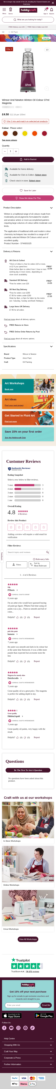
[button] (28, 70)
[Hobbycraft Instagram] (18, 1028)
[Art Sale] (28, 38)
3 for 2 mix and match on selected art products (27, 121)
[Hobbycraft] (28, 10)
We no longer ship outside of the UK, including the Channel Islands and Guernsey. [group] (27, 3)
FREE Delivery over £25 (17, 27)
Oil (3, 32)
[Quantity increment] (16, 151)
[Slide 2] (30, 91)
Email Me (46, 1005)
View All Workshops (28, 939)
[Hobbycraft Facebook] (4, 1028)
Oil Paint (14, 32)
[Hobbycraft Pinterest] (25, 1028)
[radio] (5, 133)
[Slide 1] (26, 91)
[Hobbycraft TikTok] (32, 1028)
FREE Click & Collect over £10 (37, 27)
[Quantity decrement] (5, 151)
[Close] (53, 3)
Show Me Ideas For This (30, 198)
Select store (40, 175)
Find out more (9, 319)
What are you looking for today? (29, 20)
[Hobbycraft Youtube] (11, 1028)
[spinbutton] (10, 151)
